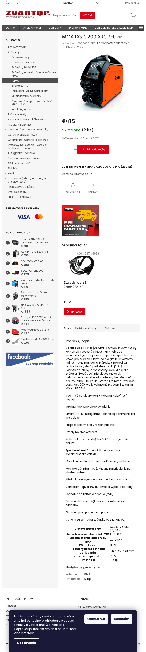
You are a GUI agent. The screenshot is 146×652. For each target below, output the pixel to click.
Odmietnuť (96, 619)
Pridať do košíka (96, 149)
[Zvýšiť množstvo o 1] (75, 147)
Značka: (75, 47)
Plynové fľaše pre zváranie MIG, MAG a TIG (32, 102)
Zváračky (14, 52)
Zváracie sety (20, 57)
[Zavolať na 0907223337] (11, 3)
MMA (16, 80)
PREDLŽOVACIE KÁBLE (21, 187)
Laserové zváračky (24, 62)
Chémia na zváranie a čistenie (28, 140)
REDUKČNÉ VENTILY (20, 124)
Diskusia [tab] (110, 328)
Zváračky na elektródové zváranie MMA (34, 74)
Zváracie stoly (17, 192)
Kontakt (69, 3)
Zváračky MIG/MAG (24, 67)
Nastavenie (26, 643)
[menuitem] (10, 28)
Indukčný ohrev (22, 109)
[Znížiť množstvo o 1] (75, 151)
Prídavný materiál (19, 163)
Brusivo (12, 173)
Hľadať (87, 15)
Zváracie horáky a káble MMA (27, 119)
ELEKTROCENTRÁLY (20, 197)
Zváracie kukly (17, 114)
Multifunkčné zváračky (26, 96)
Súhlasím (121, 619)
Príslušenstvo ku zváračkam (30, 91)
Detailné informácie (75, 174)
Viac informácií (25, 633)
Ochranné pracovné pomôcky (28, 129)
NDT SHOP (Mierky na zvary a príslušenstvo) (27, 180)
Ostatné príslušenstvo (22, 135)
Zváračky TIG (20, 86)
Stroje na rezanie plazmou (25, 158)
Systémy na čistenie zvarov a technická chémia (27, 146)
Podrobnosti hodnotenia (113, 43)
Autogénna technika (21, 153)
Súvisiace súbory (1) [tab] (88, 328)
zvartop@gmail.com (96, 607)
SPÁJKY (12, 168)
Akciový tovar (17, 47)
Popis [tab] (67, 328)
